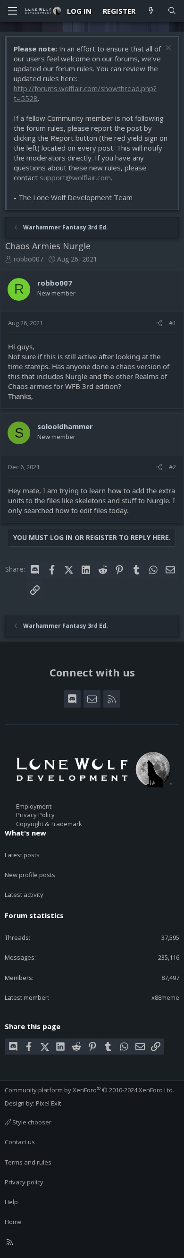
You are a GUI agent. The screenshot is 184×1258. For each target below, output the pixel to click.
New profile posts (30, 874)
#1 (172, 323)
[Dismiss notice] (167, 49)
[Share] (159, 323)
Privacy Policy (35, 815)
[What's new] (151, 11)
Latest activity (24, 894)
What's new (25, 832)
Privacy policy (24, 1182)
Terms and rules (28, 1162)
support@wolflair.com (75, 177)
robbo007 (28, 258)
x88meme (165, 997)
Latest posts (22, 855)
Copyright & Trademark (49, 823)
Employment (33, 806)
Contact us (20, 1142)
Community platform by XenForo (89, 1090)
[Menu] (12, 11)
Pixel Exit (48, 1103)
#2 (172, 467)
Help (11, 1202)
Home (13, 1221)
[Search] (172, 11)
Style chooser (31, 1122)
